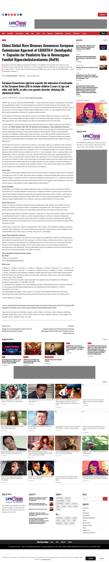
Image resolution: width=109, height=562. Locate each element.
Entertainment (60, 500)
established (67, 312)
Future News (60, 503)
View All (105, 40)
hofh (24, 314)
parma (61, 314)
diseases (60, 312)
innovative (29, 314)
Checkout (86, 513)
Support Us (86, 530)
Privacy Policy (87, 525)
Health (4, 40)
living (42, 314)
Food (68, 500)
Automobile (60, 498)
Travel (81, 65)
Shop (84, 528)
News (58, 506)
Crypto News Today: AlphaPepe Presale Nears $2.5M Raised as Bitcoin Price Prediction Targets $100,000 (85, 47)
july (69, 520)
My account (86, 523)
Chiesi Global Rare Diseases (34, 98)
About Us (86, 508)
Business (23, 312)
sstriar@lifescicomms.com (15, 260)
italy (35, 314)
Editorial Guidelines (89, 518)
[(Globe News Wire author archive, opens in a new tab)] (3, 76)
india (63, 520)
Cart (84, 510)
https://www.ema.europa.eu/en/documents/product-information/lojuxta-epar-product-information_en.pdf (35, 294)
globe (15, 314)
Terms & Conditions (89, 533)
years (29, 317)
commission (47, 312)
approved (17, 312)
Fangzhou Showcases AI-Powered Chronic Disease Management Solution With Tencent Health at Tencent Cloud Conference (57, 331)
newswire (55, 314)
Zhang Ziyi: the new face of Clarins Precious (87, 67)
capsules (30, 312)
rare (70, 314)
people (66, 314)
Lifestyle (78, 65)
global (11, 314)
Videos (58, 509)
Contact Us (86, 515)
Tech (77, 43)
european (5, 314)
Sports (64, 506)
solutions (5, 317)
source (11, 317)
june (38, 314)
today (22, 317)
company (67, 517)
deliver (54, 312)
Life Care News (42, 541)
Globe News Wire (12, 76)
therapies (17, 317)
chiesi (35, 312)
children (40, 312)
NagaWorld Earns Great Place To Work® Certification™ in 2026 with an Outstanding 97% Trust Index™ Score (87, 76)
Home (85, 520)
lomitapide (48, 314)
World (72, 523)
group (20, 314)
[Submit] (105, 499)
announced (9, 312)
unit (26, 317)
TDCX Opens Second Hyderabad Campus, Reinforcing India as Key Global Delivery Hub (86, 58)
